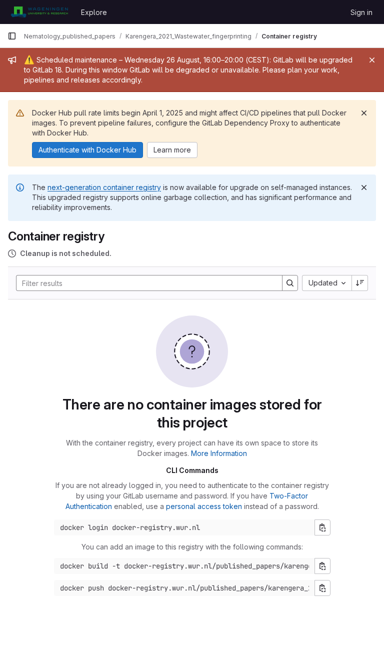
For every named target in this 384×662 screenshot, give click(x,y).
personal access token (204, 506)
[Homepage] (39, 12)
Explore (94, 12)
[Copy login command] (322, 528)
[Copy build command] (322, 566)
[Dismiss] (364, 113)
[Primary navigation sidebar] (12, 36)
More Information (219, 453)
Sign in (361, 12)
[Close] (372, 60)
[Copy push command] (322, 588)
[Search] (290, 283)
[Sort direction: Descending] (360, 283)
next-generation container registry (104, 187)
